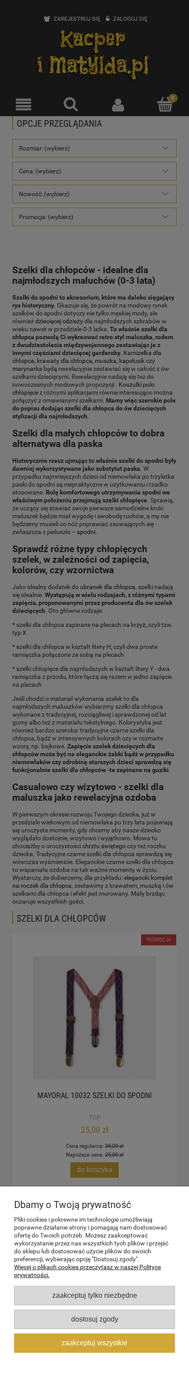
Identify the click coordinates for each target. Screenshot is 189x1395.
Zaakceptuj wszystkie (94, 1343)
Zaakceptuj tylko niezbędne (94, 1295)
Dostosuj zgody (94, 1319)
